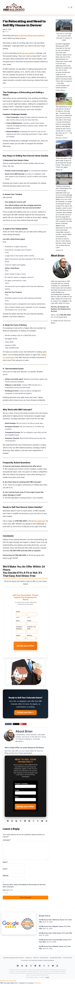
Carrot (47, 977)
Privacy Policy (67, 957)
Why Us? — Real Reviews (40, 957)
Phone (29, 620)
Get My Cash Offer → (25, 712)
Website (5, 876)
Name (18, 611)
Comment (7, 840)
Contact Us (28, 957)
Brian (7, 31)
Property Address (19, 627)
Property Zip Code (31, 627)
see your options (28, 53)
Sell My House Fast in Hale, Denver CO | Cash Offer (55, 933)
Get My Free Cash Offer (8, 981)
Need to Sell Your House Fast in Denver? (29, 35)
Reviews (38, 983)
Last (28, 617)
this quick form (40, 521)
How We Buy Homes (56, 957)
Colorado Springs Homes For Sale (13, 957)
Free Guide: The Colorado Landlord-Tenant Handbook (37, 960)
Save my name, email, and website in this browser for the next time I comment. (24, 886)
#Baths (30, 635)
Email (18, 620)
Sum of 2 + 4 (8, 890)
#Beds (18, 635)
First (17, 617)
